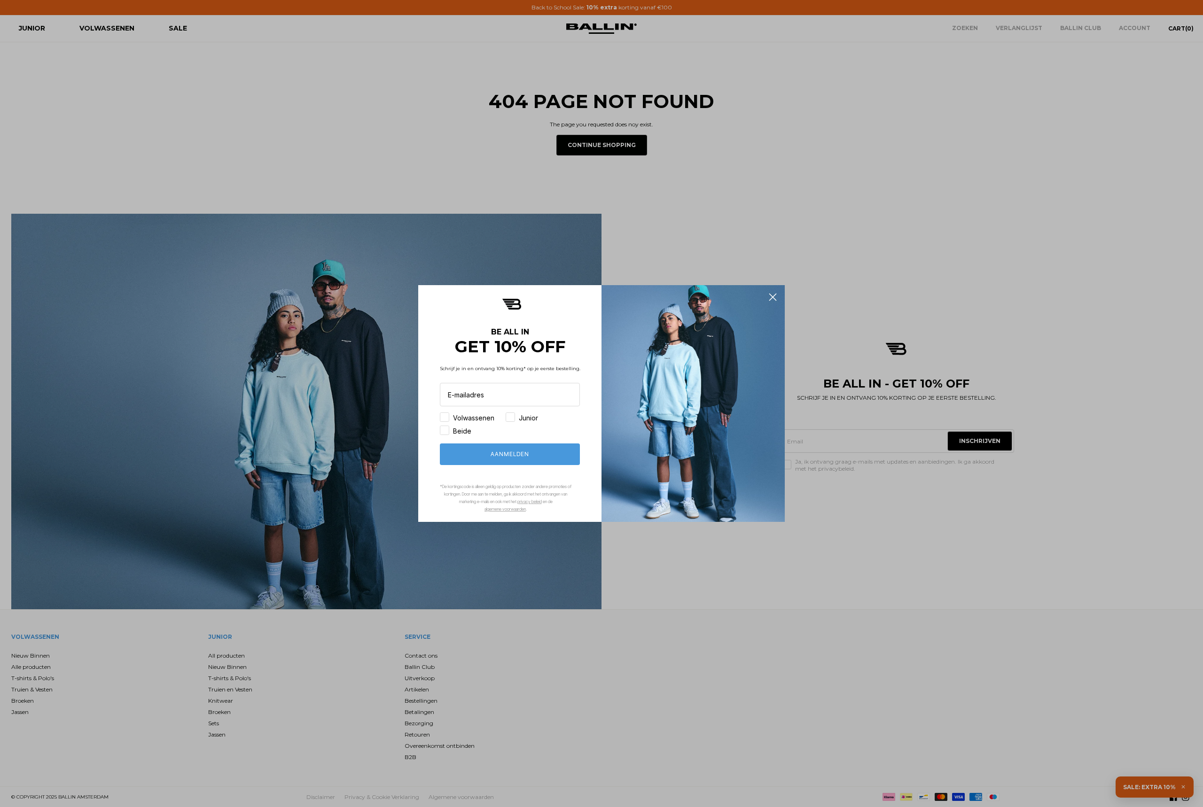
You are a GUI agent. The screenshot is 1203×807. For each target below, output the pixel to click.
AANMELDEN (510, 454)
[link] (511, 304)
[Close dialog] (773, 297)
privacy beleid (529, 501)
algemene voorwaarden (505, 509)
